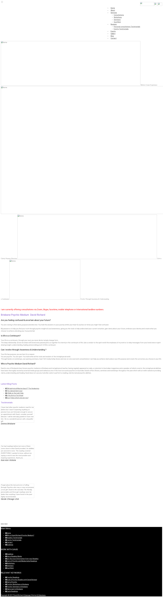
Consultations (119, 15)
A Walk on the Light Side (15, 393)
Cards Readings (12, 591)
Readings (10, 554)
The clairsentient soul (14, 391)
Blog (112, 36)
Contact (114, 38)
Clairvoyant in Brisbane (15, 589)
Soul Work (117, 22)
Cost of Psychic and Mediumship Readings (22, 561)
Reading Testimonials (14, 538)
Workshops (118, 17)
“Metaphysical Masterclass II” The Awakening (23, 388)
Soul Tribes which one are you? (17, 398)
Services (114, 13)
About (113, 10)
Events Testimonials (121, 29)
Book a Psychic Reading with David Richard (22, 580)
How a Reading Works (14, 556)
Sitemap (27, 595)
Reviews (114, 24)
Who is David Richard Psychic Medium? (20, 535)
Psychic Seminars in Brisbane (17, 587)
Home (113, 8)
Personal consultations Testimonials (127, 27)
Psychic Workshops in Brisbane (18, 584)
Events (113, 31)
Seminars (117, 20)
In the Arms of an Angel (15, 395)
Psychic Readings (13, 577)
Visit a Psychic (12, 582)
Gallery (113, 34)
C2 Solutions (41, 595)
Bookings (10, 545)
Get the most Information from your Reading (22, 559)
